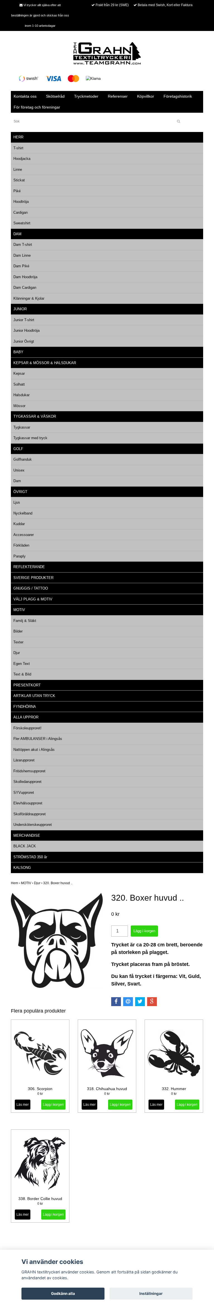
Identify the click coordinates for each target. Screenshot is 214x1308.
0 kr (40, 1094)
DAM (17, 234)
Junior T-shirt (23, 320)
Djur (16, 653)
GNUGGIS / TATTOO (30, 588)
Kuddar (19, 524)
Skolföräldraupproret (29, 814)
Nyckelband (22, 513)
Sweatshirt (21, 223)
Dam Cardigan (24, 287)
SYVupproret (23, 792)
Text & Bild (22, 674)
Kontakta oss (25, 96)
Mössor (19, 406)
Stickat (19, 180)
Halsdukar (21, 395)
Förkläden (21, 545)
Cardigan (20, 212)
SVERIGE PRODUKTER (33, 578)
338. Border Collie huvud (40, 1198)
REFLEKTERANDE (29, 567)
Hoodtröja (21, 201)
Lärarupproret (24, 760)
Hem (16, 883)
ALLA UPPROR (25, 717)
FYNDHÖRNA (24, 707)
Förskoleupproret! (27, 728)
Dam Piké (21, 266)
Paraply (19, 556)
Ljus (16, 502)
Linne (17, 169)
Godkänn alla (63, 1293)
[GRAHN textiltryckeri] (107, 53)
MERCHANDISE (26, 835)
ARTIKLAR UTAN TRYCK (34, 696)
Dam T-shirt (22, 244)
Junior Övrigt (23, 341)
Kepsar (19, 373)
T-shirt (18, 148)
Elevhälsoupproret (27, 803)
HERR (18, 137)
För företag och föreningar (37, 107)
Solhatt (19, 384)
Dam (17, 481)
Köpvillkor (145, 96)
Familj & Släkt (24, 621)
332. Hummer (174, 1088)
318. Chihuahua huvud (107, 1088)
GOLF (18, 449)
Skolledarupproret (27, 782)
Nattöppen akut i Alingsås (34, 749)
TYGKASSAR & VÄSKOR (34, 416)
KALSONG (22, 867)
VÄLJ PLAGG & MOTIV (32, 599)
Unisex (19, 470)
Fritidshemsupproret (29, 771)
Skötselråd (55, 96)
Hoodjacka (21, 159)
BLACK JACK (24, 846)
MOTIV (19, 610)
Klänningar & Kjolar (28, 298)
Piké (17, 191)
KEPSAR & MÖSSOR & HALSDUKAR (44, 363)
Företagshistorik (178, 96)
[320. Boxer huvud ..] (57, 940)
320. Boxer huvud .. (58, 883)
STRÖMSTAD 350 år (30, 857)
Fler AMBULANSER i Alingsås (37, 739)
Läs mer (22, 1105)
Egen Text (21, 664)
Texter (18, 642)
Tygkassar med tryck (30, 438)
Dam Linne (22, 255)
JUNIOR (20, 309)
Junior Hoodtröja (26, 330)
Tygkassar (21, 427)
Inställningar (151, 1293)
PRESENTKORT (27, 685)
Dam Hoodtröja (25, 277)
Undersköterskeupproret (32, 825)
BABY (18, 352)
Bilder (18, 631)
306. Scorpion (40, 1088)
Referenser (118, 96)
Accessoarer (23, 535)
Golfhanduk (22, 459)
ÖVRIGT (20, 492)
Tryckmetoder (86, 96)
